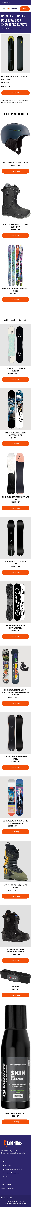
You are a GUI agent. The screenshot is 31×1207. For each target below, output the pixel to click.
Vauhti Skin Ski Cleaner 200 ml (15, 1113)
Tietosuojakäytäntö (11, 1204)
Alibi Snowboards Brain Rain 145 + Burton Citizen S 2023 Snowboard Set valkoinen (15, 692)
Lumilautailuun (8, 29)
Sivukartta (22, 1204)
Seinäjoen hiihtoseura (12, 1173)
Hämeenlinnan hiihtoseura (13, 1169)
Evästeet (22, 1201)
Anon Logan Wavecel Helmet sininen (15, 162)
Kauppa (24, 9)
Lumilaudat (18, 29)
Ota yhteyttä (14, 1201)
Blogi (6, 1176)
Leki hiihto (8, 1166)
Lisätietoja (15, 92)
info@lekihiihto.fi (6, 2)
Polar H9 (15, 986)
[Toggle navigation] (3, 8)
